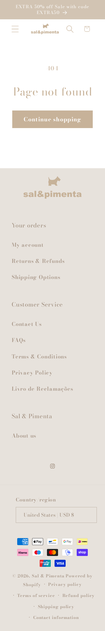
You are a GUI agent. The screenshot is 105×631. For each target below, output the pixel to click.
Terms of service (36, 595)
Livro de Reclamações (42, 389)
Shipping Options (36, 277)
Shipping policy (56, 606)
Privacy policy (65, 584)
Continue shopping (52, 119)
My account (28, 245)
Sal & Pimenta (48, 576)
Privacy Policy (32, 373)
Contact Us (27, 324)
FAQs (19, 340)
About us (24, 436)
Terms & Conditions (39, 356)
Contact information (56, 617)
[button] (15, 29)
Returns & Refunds (38, 261)
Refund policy (78, 595)
